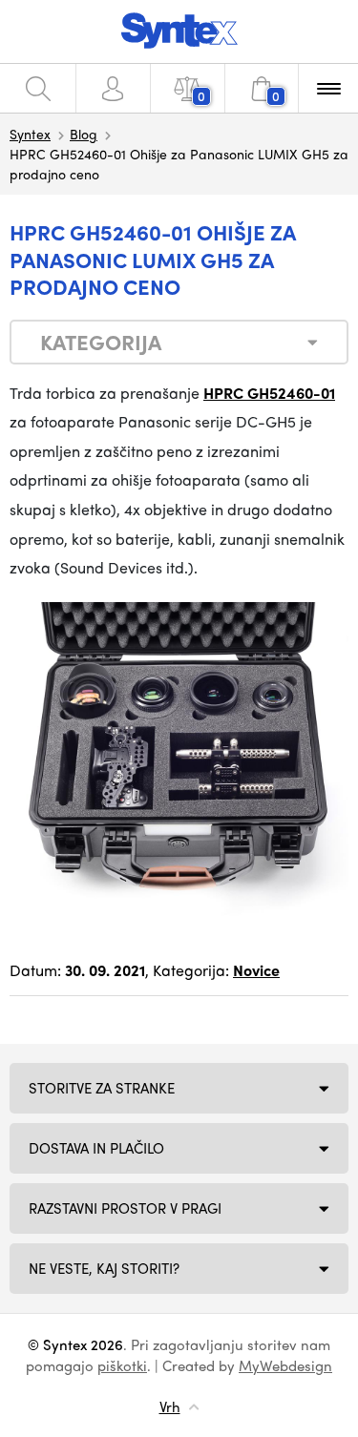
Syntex (30, 133)
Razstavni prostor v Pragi (125, 1208)
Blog (83, 133)
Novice (256, 970)
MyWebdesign (285, 1365)
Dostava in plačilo (96, 1147)
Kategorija (100, 341)
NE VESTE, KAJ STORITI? (104, 1268)
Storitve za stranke (102, 1087)
